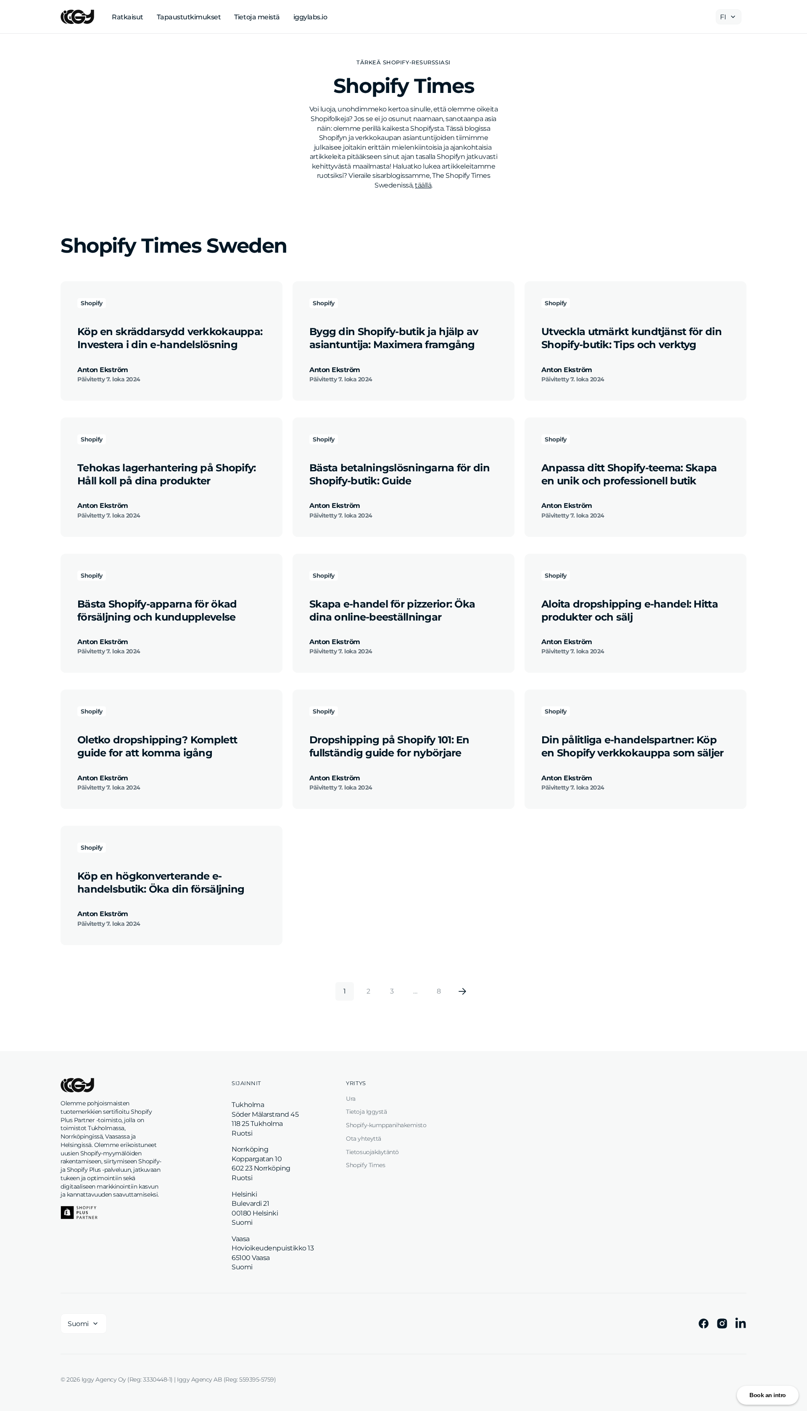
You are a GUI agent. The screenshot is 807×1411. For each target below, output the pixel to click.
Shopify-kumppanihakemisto (386, 1125)
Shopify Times (365, 1165)
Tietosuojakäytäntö (372, 1152)
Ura (351, 1098)
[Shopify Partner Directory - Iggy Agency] (79, 1212)
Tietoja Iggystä (366, 1111)
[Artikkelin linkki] (171, 341)
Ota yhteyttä (363, 1138)
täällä (423, 185)
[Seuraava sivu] (462, 991)
